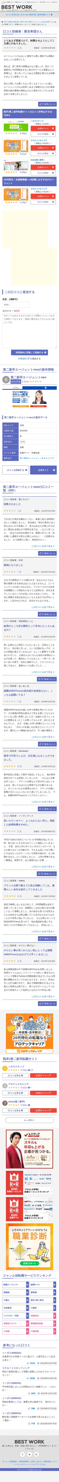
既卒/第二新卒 (18, 22)
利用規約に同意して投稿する (29, 352)
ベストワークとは (38, 1464)
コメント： (11, 310)
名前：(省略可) (10, 299)
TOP (5, 22)
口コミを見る (43, 134)
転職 (10, 22)
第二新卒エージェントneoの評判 (37, 22)
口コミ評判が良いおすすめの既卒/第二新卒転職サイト (28, 14)
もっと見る (28, 1120)
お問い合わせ (36, 1461)
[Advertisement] (29, 229)
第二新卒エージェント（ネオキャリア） (37, 458)
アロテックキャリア (39, 140)
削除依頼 (47, 1461)
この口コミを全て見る (41, 546)
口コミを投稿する (15, 470)
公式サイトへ (43, 128)
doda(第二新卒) (37, 160)
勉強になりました (13, 564)
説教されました (12, 503)
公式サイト (43, 470)
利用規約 (22, 358)
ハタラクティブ (37, 121)
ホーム (5, 1461)
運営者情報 (23, 1461)
